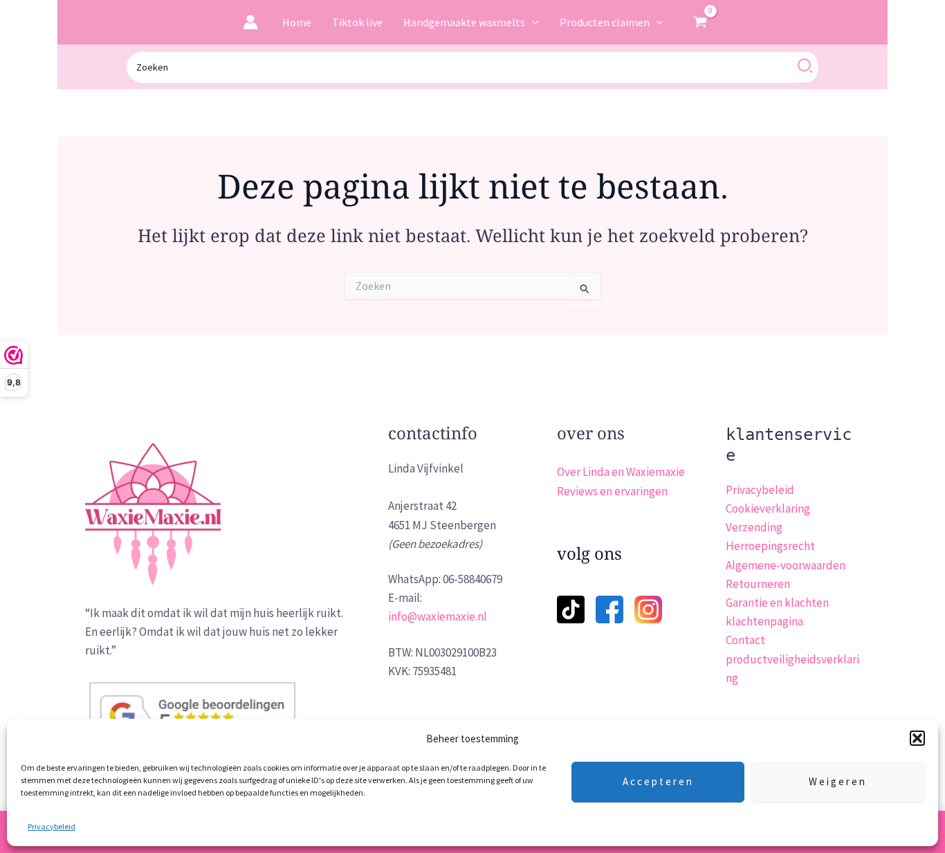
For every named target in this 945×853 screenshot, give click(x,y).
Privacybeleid (51, 826)
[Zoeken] (805, 67)
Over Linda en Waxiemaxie (621, 471)
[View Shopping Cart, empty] (700, 22)
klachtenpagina (764, 621)
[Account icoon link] (250, 22)
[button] (917, 738)
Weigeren (838, 781)
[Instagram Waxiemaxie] (648, 608)
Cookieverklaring (768, 508)
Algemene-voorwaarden (785, 565)
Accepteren (658, 781)
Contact (745, 640)
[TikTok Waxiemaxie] (571, 600)
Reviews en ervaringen (612, 491)
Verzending (754, 527)
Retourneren (758, 583)
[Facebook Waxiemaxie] (609, 600)
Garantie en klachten (777, 602)
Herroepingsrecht (770, 545)
